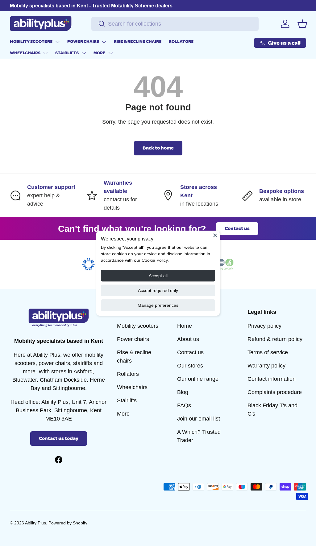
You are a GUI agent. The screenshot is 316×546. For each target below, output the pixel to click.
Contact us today (58, 438)
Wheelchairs (25, 52)
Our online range (197, 379)
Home (184, 326)
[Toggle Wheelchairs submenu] (45, 53)
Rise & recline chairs (137, 41)
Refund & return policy (274, 339)
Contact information (271, 379)
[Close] (215, 235)
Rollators (181, 41)
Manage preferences (158, 305)
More (100, 52)
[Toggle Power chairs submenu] (104, 42)
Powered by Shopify (67, 523)
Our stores (190, 366)
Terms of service (267, 352)
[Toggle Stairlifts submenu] (83, 53)
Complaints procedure (274, 392)
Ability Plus (35, 523)
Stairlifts (67, 52)
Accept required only (158, 290)
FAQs (184, 405)
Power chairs (83, 41)
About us (188, 339)
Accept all (158, 275)
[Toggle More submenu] (110, 53)
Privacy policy (264, 326)
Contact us (237, 228)
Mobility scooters (31, 41)
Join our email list (198, 419)
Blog (182, 392)
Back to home (158, 148)
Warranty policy (266, 366)
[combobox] (175, 24)
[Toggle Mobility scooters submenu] (57, 42)
